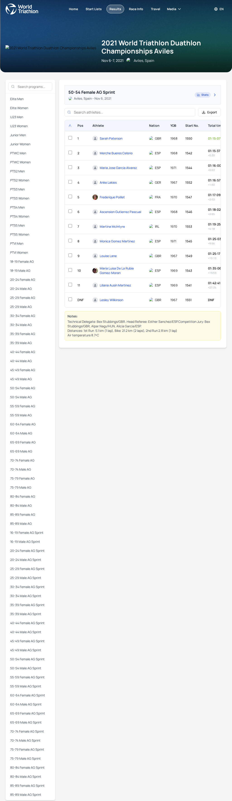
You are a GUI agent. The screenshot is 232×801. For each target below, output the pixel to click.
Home (73, 9)
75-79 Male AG (20, 487)
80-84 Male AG (21, 505)
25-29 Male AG (21, 306)
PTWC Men (18, 153)
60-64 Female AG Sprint (27, 695)
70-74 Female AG (22, 460)
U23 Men (16, 117)
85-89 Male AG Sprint (25, 794)
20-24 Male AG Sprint (25, 559)
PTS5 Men (17, 225)
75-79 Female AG (22, 478)
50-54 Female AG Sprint (27, 659)
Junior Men (18, 135)
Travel (155, 9)
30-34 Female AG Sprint (27, 587)
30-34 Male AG (21, 325)
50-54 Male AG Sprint (25, 668)
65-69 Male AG (21, 451)
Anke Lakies (108, 182)
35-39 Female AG (22, 334)
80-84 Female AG (22, 496)
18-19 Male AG (20, 270)
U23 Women (19, 126)
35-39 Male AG (21, 343)
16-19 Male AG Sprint (25, 541)
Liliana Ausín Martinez (115, 285)
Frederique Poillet (112, 197)
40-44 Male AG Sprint (25, 632)
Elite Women (19, 108)
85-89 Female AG (22, 514)
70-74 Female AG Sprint (27, 731)
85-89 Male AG (21, 523)
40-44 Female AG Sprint (27, 623)
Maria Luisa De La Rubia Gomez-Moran (117, 270)
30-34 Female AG (22, 316)
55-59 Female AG (22, 406)
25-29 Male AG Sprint (25, 578)
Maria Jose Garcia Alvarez (118, 168)
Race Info (136, 9)
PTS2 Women (19, 180)
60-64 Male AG (21, 433)
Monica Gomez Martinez (117, 241)
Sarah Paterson (111, 138)
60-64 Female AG (23, 424)
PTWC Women (20, 162)
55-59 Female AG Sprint (27, 677)
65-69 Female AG (23, 442)
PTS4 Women (19, 216)
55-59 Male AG (21, 415)
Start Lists (94, 9)
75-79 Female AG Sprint (27, 749)
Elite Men (17, 99)
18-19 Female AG (22, 261)
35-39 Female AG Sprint (27, 605)
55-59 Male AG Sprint (25, 686)
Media (171, 9)
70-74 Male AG (20, 469)
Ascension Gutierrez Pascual (120, 212)
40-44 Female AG (22, 352)
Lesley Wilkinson (111, 300)
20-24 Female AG (22, 279)
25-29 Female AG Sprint (27, 569)
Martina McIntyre (112, 226)
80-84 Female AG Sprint (27, 767)
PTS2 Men (17, 171)
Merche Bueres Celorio (116, 153)
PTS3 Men (17, 189)
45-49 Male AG (21, 379)
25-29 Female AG (22, 297)
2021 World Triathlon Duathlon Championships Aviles (151, 47)
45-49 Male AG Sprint (25, 650)
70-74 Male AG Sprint (25, 740)
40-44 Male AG (21, 361)
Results (115, 9)
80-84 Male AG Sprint (25, 776)
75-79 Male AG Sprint (25, 758)
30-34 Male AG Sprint (25, 596)
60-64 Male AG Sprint (26, 704)
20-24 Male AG (21, 288)
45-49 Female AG (22, 370)
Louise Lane (108, 256)
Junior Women (20, 144)
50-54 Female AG (22, 388)
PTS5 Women (19, 234)
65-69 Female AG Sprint (27, 713)
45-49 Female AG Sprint (27, 641)
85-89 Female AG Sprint (27, 785)
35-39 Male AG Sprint (25, 614)
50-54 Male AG (21, 397)
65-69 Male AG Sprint (26, 722)
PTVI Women (19, 252)
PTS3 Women (19, 198)
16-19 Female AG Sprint (27, 532)
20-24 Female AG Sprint (27, 550)
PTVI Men (16, 243)
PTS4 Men (17, 207)
